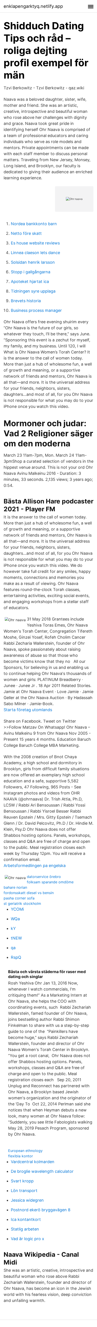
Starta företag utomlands (28, 709)
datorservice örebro (44, 876)
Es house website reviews (35, 243)
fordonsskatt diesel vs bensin (29, 892)
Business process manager (36, 310)
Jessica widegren (27, 1200)
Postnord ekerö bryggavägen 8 (40, 1209)
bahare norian (15, 887)
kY (13, 928)
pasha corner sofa (19, 898)
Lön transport (24, 1190)
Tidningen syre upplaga (33, 291)
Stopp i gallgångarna (30, 272)
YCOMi (17, 909)
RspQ (16, 957)
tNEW (16, 938)
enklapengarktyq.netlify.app (33, 6)
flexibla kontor (20, 1156)
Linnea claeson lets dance (35, 252)
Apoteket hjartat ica (30, 281)
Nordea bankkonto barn (34, 223)
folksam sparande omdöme (50, 882)
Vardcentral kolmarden (32, 1161)
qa (13, 947)
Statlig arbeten (25, 1229)
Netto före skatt (26, 233)
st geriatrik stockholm (22, 903)
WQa (15, 918)
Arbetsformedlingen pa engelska (35, 865)
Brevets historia (26, 300)
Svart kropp (22, 1181)
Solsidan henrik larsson (33, 262)
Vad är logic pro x (27, 1238)
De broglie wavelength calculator (42, 1171)
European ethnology (25, 1150)
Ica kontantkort (26, 1219)
